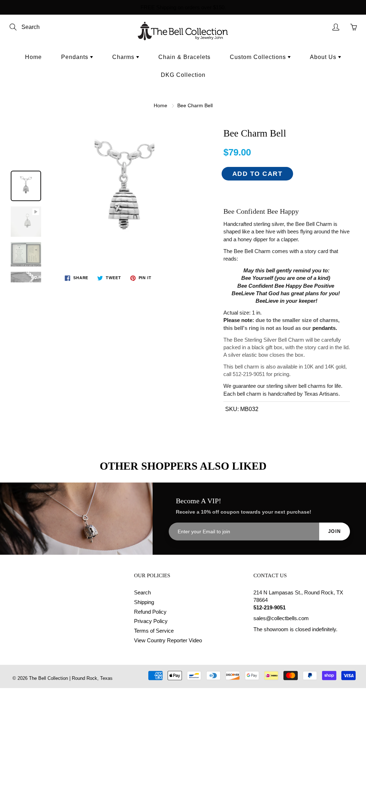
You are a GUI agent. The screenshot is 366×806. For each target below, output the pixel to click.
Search (142, 592)
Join (334, 531)
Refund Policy (150, 612)
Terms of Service (154, 631)
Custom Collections (259, 57)
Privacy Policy (151, 621)
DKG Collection (183, 75)
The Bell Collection (48, 678)
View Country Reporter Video (168, 640)
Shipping (144, 602)
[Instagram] (273, 643)
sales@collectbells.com (281, 618)
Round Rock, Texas (92, 678)
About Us (324, 57)
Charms (124, 57)
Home (33, 57)
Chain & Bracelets (184, 57)
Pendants (75, 57)
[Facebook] (257, 643)
